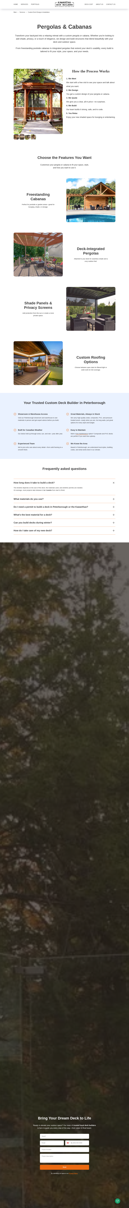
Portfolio (35, 4)
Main (15, 12)
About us (99, 4)
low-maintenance (82, 434)
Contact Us (110, 4)
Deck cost (89, 4)
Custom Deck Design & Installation (39, 12)
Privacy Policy (73, 1173)
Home (16, 4)
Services (24, 4)
